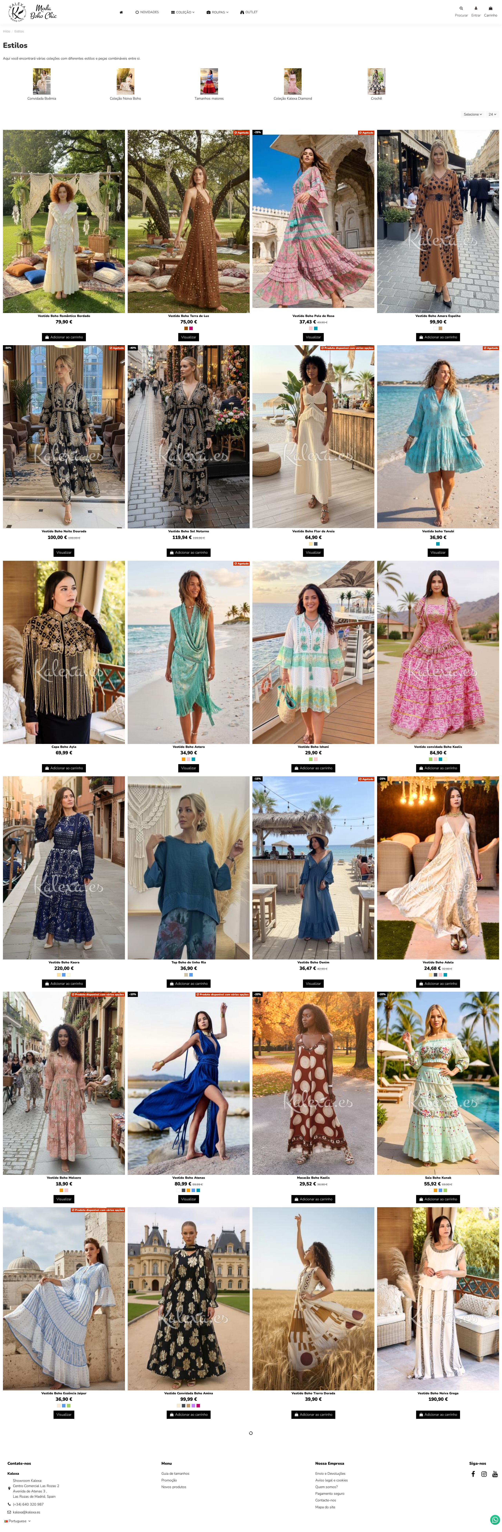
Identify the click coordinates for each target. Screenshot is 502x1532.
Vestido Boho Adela (438, 962)
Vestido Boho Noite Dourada (64, 531)
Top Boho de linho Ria (189, 962)
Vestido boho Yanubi (438, 531)
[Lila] (193, 1405)
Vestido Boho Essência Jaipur (63, 1393)
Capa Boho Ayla (64, 747)
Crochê (376, 98)
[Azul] (63, 975)
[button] (183, 12)
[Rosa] (311, 328)
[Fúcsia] (191, 328)
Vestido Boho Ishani (313, 747)
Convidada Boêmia (41, 98)
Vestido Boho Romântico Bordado (64, 316)
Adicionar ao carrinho (66, 337)
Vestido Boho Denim (313, 962)
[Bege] (311, 544)
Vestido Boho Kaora (64, 962)
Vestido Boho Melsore (64, 1178)
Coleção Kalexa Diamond (293, 98)
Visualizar (188, 337)
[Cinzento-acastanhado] (186, 975)
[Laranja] (183, 759)
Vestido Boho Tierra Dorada (313, 1393)
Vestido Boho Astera (189, 747)
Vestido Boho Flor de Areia (313, 531)
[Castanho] (186, 328)
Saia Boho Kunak (438, 1178)
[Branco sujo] (59, 1405)
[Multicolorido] (445, 759)
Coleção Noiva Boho (125, 98)
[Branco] (435, 328)
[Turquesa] (315, 328)
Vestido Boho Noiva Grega (438, 1393)
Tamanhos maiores (209, 98)
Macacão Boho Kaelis (313, 1178)
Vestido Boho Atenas (188, 1178)
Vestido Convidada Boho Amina (188, 1393)
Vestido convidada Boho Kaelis (438, 747)
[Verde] (311, 759)
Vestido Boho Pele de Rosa (313, 316)
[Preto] (315, 544)
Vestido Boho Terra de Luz (188, 316)
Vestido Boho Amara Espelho (438, 316)
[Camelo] (440, 328)
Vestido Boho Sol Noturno (188, 531)
